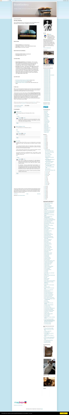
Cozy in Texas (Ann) (47, 248)
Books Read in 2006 (47, 79)
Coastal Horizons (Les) (47, 246)
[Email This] (25, 105)
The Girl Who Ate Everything (48, 340)
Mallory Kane (46, 124)
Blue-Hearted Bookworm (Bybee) (49, 228)
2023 (45, 139)
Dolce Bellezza (46, 251)
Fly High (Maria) (46, 256)
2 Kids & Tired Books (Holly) (48, 203)
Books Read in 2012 (47, 86)
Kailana (17, 111)
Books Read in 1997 (47, 69)
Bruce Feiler (46, 113)
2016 (45, 148)
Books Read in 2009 (47, 82)
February (46, 183)
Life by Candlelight (47, 268)
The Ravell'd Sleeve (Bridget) (48, 309)
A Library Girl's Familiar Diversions (49, 210)
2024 (45, 138)
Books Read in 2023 (47, 98)
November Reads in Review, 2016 (21, 82)
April (46, 180)
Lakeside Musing (46, 265)
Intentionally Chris (47, 332)
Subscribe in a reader (46, 104)
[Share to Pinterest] (28, 105)
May (46, 179)
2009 (45, 193)
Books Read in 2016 (47, 90)
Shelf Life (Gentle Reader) (48, 296)
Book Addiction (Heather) (48, 230)
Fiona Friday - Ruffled (48, 154)
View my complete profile (47, 47)
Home (27, 193)
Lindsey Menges (46, 122)
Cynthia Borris (46, 115)
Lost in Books (46, 270)
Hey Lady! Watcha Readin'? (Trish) (49, 260)
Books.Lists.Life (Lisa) (47, 240)
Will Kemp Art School (47, 342)
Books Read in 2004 (47, 77)
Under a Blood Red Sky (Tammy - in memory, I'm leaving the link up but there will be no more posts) (49, 321)
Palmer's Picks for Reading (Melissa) (49, 280)
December (47, 149)
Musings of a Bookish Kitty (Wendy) (49, 275)
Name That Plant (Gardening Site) (49, 337)
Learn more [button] (30, 413)
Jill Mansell (46, 117)
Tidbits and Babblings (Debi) (48, 313)
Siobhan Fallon (46, 132)
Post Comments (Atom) (21, 195)
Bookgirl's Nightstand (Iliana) (48, 234)
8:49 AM (23, 126)
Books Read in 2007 (47, 80)
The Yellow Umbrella (47, 341)
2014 (45, 187)
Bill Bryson (45, 112)
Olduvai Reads (46, 279)
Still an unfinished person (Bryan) (49, 297)
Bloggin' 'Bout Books (47, 227)
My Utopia (45, 277)
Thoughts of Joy (46, 312)
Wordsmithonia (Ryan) (47, 322)
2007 (45, 196)
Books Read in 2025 (47, 100)
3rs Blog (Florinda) (47, 204)
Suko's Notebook (46, 301)
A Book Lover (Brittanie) (47, 206)
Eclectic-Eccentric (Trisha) (48, 252)
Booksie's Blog (46, 241)
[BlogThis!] (26, 105)
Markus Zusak (46, 125)
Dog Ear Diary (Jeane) (47, 250)
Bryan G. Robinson (19, 126)
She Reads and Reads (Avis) (48, 295)
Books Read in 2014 (47, 88)
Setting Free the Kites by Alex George (21, 81)
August (46, 175)
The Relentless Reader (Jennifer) (49, 310)
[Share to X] (26, 105)
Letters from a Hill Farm (47, 267)
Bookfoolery (21, 4)
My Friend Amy (46, 276)
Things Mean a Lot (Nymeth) (48, 311)
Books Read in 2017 (47, 91)
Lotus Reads (46, 271)
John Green (46, 118)
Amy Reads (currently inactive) (48, 218)
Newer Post (16, 193)
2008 (45, 195)
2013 (45, 188)
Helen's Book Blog (47, 259)
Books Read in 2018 (47, 92)
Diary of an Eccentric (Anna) (48, 249)
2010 (45, 192)
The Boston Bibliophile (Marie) (48, 304)
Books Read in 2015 (47, 89)
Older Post (38, 193)
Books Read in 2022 (47, 97)
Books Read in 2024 (47, 99)
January (46, 184)
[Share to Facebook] (27, 105)
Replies (18, 116)
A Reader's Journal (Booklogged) (49, 211)
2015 (45, 186)
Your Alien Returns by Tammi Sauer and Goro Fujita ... (49, 162)
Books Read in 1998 (47, 70)
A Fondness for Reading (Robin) (49, 207)
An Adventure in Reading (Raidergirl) (49, 219)
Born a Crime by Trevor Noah (49, 152)
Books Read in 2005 (47, 78)
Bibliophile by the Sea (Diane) (48, 225)
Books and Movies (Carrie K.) (48, 236)
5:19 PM (20, 111)
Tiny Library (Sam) (47, 314)
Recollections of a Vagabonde (48, 289)
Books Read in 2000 (47, 72)
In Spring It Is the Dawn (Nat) (48, 261)
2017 (45, 147)
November (47, 171)
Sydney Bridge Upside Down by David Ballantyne (49, 160)
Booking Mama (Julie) (47, 235)
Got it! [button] (64, 413)
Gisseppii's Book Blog (47, 258)
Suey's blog (46, 300)
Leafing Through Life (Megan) (48, 266)
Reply (17, 114)
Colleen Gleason (46, 114)
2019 (45, 144)
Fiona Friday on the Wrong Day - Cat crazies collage (50, 165)
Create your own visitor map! (18, 405)
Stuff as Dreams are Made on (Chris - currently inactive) (49, 299)
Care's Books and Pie (47, 242)
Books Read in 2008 (47, 81)
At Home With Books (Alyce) (48, 220)
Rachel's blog (46, 283)
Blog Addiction (46, 226)
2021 (45, 142)
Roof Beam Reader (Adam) (48, 293)
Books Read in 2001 (47, 73)
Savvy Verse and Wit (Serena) (48, 294)
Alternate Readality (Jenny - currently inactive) (48, 217)
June (46, 178)
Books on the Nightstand (48, 239)
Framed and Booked (47, 257)
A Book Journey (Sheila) (47, 205)
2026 (45, 135)
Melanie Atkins (46, 126)
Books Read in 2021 (47, 96)
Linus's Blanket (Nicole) (47, 269)
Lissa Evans (46, 123)
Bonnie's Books (46, 229)
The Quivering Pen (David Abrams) (49, 308)
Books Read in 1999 (47, 71)
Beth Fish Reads (46, 224)
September (47, 174)
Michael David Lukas (47, 127)
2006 (45, 197)
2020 (45, 143)
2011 (45, 191)
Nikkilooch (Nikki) (46, 278)
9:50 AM (24, 159)
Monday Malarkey (18, 106)
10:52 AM (24, 133)
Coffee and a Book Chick (48, 247)
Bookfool (19, 133)
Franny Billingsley (46, 116)
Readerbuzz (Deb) (47, 286)
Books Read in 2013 (47, 87)
